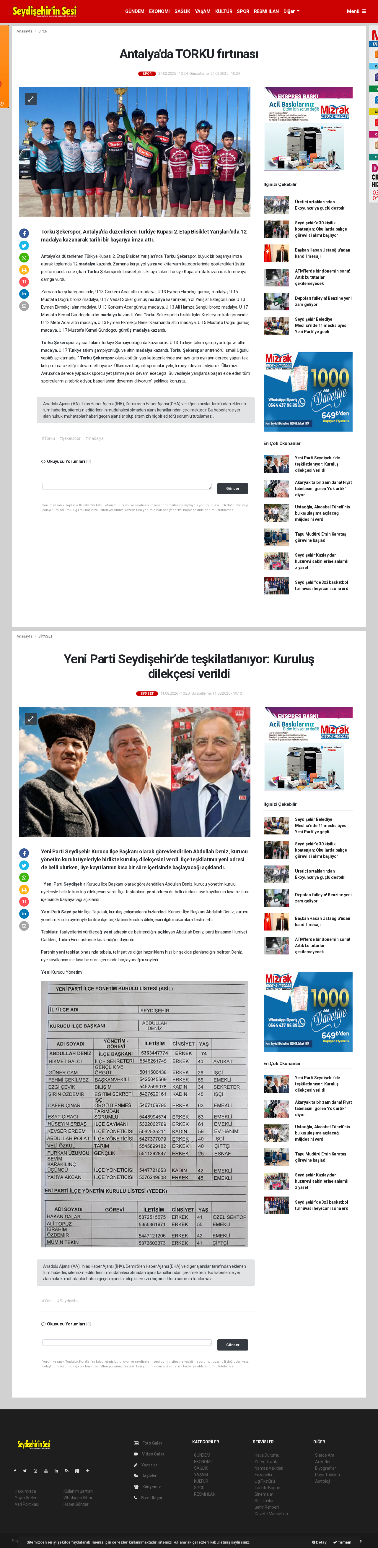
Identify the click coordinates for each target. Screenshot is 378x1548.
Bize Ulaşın (151, 1497)
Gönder (232, 488)
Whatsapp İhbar (77, 1497)
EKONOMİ (159, 11)
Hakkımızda (25, 1491)
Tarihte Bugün (267, 1487)
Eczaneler (264, 1474)
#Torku (48, 438)
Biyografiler (325, 1468)
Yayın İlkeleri (26, 1497)
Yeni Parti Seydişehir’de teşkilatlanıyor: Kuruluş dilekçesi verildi (317, 464)
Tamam (344, 1542)
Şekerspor (65, 342)
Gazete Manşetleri (271, 1513)
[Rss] (69, 1470)
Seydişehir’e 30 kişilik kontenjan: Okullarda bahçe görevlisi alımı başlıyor (321, 229)
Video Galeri (153, 1454)
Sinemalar (264, 1494)
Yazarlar (149, 1465)
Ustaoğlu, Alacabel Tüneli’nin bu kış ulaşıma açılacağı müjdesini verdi (322, 513)
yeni (152, 891)
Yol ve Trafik (266, 1461)
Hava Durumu (267, 1455)
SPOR (243, 11)
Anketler (322, 1461)
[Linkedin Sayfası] (59, 1470)
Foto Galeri (152, 1443)
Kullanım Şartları (78, 1491)
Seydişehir (75, 884)
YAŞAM (203, 11)
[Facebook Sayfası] (17, 1470)
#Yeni (47, 1301)
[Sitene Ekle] (90, 1470)
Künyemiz (151, 1486)
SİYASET (45, 636)
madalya (87, 264)
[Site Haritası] (79, 1470)
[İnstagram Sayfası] (38, 1470)
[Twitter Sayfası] (27, 1470)
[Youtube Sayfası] (48, 1470)
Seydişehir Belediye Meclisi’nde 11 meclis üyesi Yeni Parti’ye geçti (321, 325)
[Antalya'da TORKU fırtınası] (134, 152)
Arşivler (149, 1476)
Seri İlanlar (264, 1500)
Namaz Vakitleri (269, 1468)
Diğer (290, 11)
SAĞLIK (182, 11)
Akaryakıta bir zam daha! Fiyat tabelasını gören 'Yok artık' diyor (323, 488)
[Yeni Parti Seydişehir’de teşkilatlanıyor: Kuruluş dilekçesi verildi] (134, 771)
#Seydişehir (68, 1301)
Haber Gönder (76, 1504)
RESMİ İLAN (266, 11)
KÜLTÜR (223, 11)
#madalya (94, 438)
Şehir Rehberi (267, 1507)
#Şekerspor (69, 438)
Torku (170, 256)
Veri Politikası (27, 1504)
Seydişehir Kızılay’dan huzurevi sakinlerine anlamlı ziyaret (321, 561)
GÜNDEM (134, 11)
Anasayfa (25, 31)
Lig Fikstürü (265, 1481)
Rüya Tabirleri (327, 1474)
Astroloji (322, 1481)
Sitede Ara (324, 1455)
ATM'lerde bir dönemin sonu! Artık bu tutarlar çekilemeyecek (322, 277)
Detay (321, 1542)
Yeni (48, 884)
